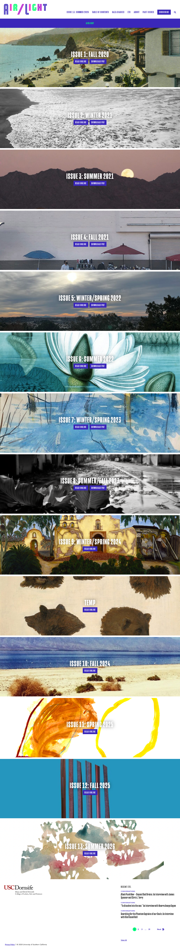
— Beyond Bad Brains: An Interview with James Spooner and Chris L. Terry (147, 896)
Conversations (128, 891)
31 (149, 929)
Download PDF (98, 61)
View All (124, 940)
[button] (101, 12)
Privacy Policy (10, 944)
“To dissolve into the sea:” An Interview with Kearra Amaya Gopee (148, 905)
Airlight (90, 23)
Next (159, 929)
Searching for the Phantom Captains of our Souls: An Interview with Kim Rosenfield (147, 915)
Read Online (80, 61)
